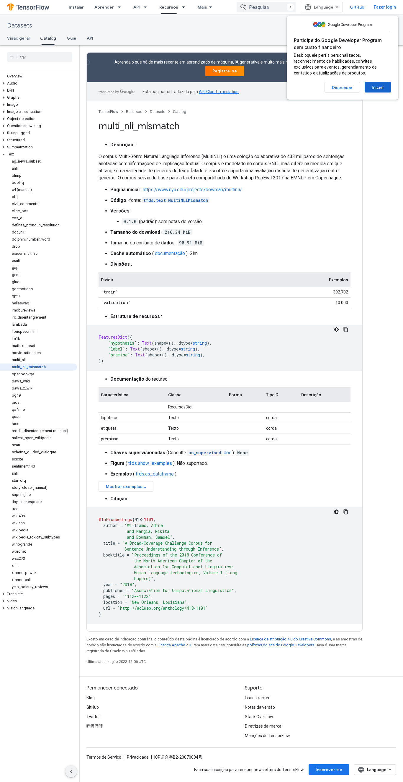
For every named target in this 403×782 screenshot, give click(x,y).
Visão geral (18, 38)
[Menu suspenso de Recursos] (185, 7)
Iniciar (378, 87)
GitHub (357, 7)
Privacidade (138, 757)
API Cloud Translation (219, 91)
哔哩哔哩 (94, 726)
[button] (38, 83)
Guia (71, 38)
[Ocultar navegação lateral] (71, 771)
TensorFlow (108, 111)
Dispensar (342, 87)
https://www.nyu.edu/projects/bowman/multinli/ (192, 189)
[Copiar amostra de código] (345, 329)
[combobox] (266, 7)
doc (210, 452)
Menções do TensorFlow (267, 735)
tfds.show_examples (150, 463)
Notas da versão (260, 707)
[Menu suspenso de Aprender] (121, 7)
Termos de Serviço (103, 757)
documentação (170, 253)
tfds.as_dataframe (155, 474)
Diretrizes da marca (263, 726)
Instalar (76, 7)
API (136, 7)
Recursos (168, 7)
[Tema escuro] (336, 329)
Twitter (93, 716)
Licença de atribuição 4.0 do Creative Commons (290, 639)
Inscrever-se (329, 769)
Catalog (48, 38)
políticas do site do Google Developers (280, 645)
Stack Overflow (259, 716)
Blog (90, 697)
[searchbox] (39, 57)
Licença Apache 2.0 (174, 645)
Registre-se (224, 71)
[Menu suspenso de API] (147, 7)
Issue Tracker (257, 697)
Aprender (104, 7)
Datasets (19, 25)
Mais (202, 7)
